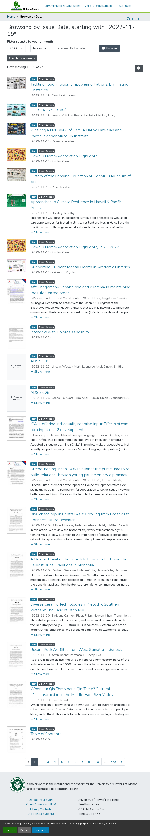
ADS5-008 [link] (39, 392)
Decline (24, 830)
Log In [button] (136, 19)
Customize (41, 830)
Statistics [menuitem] (125, 6)
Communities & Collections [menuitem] (62, 6)
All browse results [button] (23, 58)
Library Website (41, 809)
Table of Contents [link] (45, 734)
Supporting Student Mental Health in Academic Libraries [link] (80, 267)
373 (113, 762)
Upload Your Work (41, 800)
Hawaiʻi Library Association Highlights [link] (63, 156)
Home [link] (11, 17)
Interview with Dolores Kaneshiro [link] (59, 332)
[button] (24, 6)
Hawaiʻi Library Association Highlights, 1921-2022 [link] (74, 247)
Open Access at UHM (41, 804)
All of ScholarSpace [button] (98, 6)
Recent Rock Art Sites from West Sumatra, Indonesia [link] (76, 649)
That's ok (10, 830)
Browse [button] (111, 48)
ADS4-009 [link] (39, 361)
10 (97, 762)
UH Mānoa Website (41, 814)
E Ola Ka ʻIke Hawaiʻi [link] (48, 110)
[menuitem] (99, 6)
